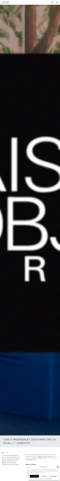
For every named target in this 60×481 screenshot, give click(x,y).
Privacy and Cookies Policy (39, 478)
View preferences (53, 476)
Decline (44, 476)
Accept (34, 476)
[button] (57, 466)
